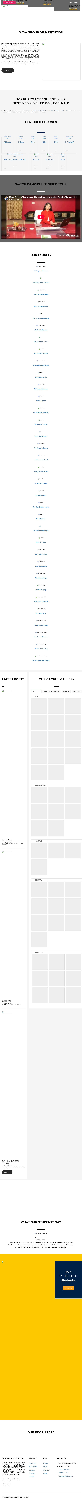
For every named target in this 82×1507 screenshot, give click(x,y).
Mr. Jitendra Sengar (41, 448)
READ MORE (8, 70)
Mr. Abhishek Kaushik (41, 412)
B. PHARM (6, 1001)
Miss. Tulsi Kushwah (41, 601)
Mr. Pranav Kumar (41, 424)
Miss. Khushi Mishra (41, 306)
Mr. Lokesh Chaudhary (41, 318)
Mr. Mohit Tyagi (41, 590)
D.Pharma (50, 160)
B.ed (63, 160)
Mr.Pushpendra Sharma (41, 282)
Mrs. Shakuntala (41, 566)
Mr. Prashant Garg (41, 649)
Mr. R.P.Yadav (41, 519)
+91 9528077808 (64, 1469)
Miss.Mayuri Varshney (41, 365)
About (45, 1466)
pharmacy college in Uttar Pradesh (36, 110)
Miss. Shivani (41, 401)
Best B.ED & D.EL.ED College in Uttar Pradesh (56, 110)
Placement (46, 1470)
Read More (21, 136)
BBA (56, 142)
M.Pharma (7, 142)
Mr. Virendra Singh (41, 625)
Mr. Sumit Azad (41, 613)
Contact (31, 1476)
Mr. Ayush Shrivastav (41, 471)
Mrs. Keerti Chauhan (41, 637)
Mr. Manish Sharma (41, 353)
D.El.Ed (36, 160)
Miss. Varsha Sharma (41, 294)
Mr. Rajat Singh (41, 495)
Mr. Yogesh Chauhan (41, 271)
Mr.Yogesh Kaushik (41, 389)
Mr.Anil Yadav (41, 542)
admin (7, 138)
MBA (33, 142)
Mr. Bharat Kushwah (41, 460)
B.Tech (21, 142)
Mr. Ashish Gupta (41, 554)
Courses (45, 1463)
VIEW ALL (7, 1172)
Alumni (45, 1473)
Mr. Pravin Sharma (41, 330)
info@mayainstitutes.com (66, 1476)
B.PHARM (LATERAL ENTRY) (15, 160)
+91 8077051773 (63, 1472)
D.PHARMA (7, 840)
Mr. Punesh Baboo (41, 483)
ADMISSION (33, 1466)
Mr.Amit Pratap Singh (41, 530)
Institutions (32, 1463)
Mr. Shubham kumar (41, 342)
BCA (44, 142)
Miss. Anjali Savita (41, 436)
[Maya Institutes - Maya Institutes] (7, 7)
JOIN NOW (68, 1288)
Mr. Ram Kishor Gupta (41, 507)
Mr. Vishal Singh (41, 578)
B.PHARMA (69, 142)
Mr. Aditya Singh (41, 377)
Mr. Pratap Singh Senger (41, 660)
